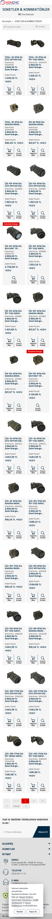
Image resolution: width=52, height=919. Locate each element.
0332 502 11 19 (19, 873)
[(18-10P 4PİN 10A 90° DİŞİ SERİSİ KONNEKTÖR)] (38, 231)
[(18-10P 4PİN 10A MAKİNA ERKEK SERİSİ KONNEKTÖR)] (38, 296)
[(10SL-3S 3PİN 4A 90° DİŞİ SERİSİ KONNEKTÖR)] (38, 43)
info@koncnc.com (19, 883)
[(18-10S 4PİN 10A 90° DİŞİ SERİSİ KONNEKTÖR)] (14, 296)
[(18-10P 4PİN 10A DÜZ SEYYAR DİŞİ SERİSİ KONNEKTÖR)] (14, 169)
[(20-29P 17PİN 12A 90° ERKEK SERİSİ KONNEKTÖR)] (14, 739)
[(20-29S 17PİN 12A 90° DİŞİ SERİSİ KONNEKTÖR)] (38, 739)
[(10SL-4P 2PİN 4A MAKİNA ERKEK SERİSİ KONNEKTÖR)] (14, 107)
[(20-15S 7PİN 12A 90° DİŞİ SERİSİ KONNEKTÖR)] (38, 486)
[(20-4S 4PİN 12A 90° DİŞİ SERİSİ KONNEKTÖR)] (38, 424)
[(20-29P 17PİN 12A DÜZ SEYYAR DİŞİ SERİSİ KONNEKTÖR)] (14, 676)
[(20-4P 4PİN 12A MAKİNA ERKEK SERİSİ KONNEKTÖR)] (14, 486)
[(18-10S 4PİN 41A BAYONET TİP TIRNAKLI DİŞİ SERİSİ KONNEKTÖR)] (14, 231)
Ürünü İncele (19, 93)
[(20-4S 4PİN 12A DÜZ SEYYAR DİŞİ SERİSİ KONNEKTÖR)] (14, 424)
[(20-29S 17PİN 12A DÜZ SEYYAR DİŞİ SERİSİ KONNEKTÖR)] (38, 676)
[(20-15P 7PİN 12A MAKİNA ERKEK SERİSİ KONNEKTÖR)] (14, 551)
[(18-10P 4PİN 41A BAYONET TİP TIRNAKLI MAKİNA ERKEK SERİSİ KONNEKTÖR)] (38, 359)
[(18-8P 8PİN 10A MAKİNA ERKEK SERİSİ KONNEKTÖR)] (38, 107)
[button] (39, 27)
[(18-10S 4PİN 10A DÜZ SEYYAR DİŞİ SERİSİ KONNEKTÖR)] (38, 169)
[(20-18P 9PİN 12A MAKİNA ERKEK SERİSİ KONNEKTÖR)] (38, 614)
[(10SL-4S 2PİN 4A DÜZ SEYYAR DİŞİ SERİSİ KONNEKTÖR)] (14, 43)
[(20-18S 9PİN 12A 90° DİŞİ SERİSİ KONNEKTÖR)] (14, 614)
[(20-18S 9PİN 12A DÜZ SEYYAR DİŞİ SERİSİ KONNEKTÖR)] (38, 551)
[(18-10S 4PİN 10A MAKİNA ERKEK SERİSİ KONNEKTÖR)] (14, 359)
